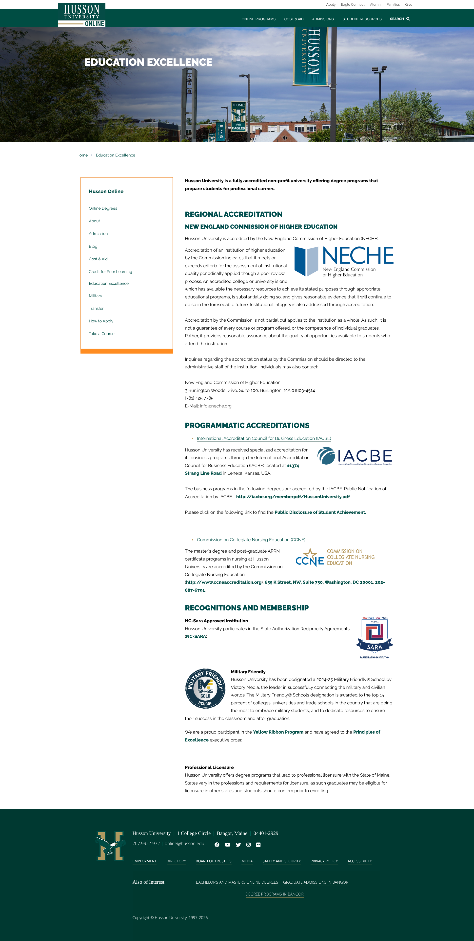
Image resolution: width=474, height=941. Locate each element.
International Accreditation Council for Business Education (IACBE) (264, 438)
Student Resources (362, 19)
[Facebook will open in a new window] (216, 844)
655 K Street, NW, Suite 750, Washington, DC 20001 (319, 582)
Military (95, 295)
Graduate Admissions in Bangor (315, 882)
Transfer (96, 308)
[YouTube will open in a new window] (227, 844)
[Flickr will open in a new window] (257, 844)
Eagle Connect (353, 5)
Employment (145, 861)
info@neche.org (216, 406)
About (94, 221)
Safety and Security (282, 861)
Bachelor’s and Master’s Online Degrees (237, 882)
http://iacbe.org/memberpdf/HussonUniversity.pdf (293, 496)
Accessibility (360, 861)
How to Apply (101, 321)
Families (393, 5)
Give (408, 5)
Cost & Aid (293, 19)
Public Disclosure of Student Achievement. (320, 512)
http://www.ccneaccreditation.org (224, 582)
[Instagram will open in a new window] (247, 844)
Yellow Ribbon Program (278, 732)
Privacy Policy (324, 861)
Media (247, 861)
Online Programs (259, 19)
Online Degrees (103, 208)
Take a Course (102, 333)
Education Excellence (109, 283)
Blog (93, 246)
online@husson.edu (184, 844)
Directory (176, 861)
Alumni (375, 5)
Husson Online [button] (106, 191)
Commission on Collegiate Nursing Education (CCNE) (251, 539)
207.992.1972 (146, 844)
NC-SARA (196, 636)
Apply (331, 5)
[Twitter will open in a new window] (237, 844)
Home (82, 155)
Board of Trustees (214, 861)
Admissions (323, 19)
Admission (98, 233)
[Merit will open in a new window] (267, 844)
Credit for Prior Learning (110, 271)
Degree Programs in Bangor (275, 894)
